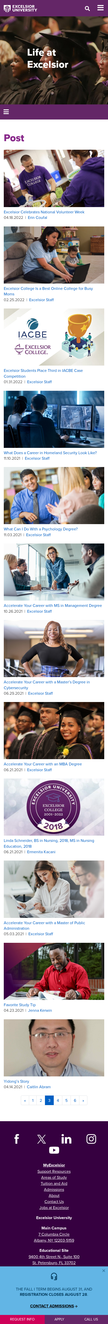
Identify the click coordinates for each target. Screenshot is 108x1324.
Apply (59, 1319)
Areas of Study (54, 1177)
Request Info (22, 1319)
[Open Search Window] (87, 8)
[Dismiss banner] (103, 1270)
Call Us (91, 1319)
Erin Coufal (37, 217)
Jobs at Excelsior (54, 1207)
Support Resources (54, 1171)
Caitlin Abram (39, 1086)
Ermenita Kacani (41, 851)
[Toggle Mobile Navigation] (102, 8)
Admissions (54, 1189)
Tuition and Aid (54, 1183)
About (54, 1195)
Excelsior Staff (41, 299)
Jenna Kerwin (40, 1010)
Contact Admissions (52, 1306)
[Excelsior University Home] (18, 6)
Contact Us (54, 1201)
